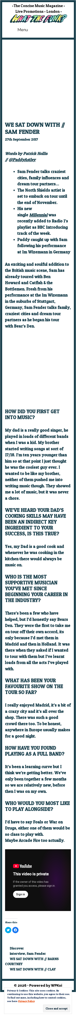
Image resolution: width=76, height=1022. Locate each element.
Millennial (38, 214)
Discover (17, 948)
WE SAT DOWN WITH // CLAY (33, 969)
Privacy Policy (26, 1001)
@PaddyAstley (22, 159)
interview (17, 953)
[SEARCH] (63, 30)
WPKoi (56, 985)
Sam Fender (36, 953)
